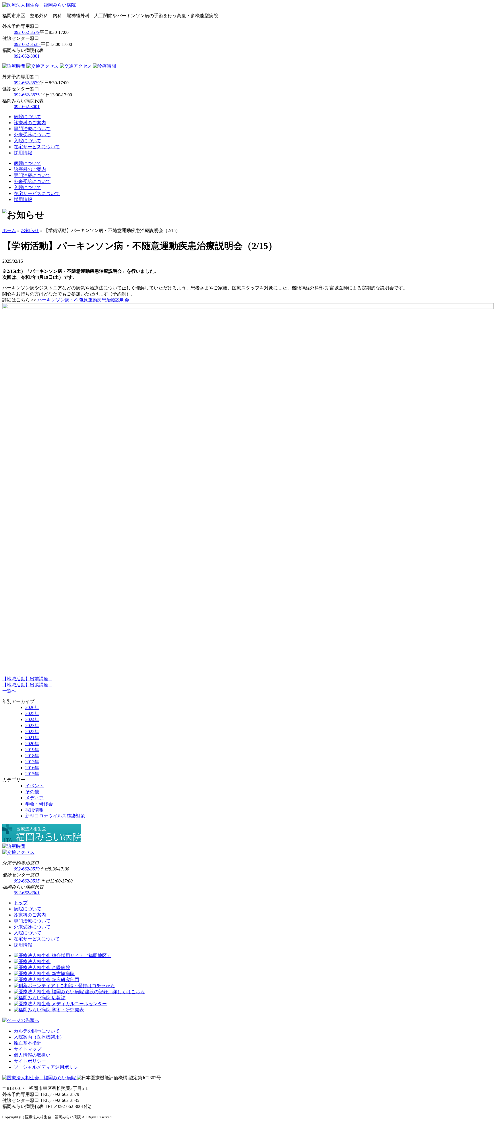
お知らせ (30, 230)
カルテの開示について (37, 1030)
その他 (32, 791)
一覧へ (9, 690)
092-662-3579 (27, 32)
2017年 (32, 761)
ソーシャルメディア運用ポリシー (48, 1067)
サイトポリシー (30, 1061)
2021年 (32, 737)
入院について (27, 140)
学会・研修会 (39, 803)
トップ (21, 902)
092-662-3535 (27, 44)
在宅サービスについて (37, 146)
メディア (34, 797)
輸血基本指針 (27, 1043)
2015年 (32, 773)
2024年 (32, 719)
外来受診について (32, 134)
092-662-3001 (27, 56)
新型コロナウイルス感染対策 (55, 815)
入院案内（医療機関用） (39, 1037)
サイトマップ (27, 1049)
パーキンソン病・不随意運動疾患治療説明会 (83, 299)
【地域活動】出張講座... (27, 684)
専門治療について (32, 128)
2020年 (32, 743)
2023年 (32, 725)
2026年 (32, 707)
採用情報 (23, 152)
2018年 (32, 755)
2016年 (32, 767)
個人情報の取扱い (32, 1055)
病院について (27, 116)
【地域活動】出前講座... (27, 678)
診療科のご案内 (30, 122)
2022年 (32, 731)
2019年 (32, 749)
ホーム (9, 230)
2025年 (32, 713)
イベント (34, 785)
